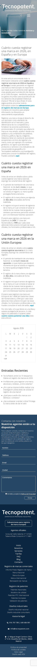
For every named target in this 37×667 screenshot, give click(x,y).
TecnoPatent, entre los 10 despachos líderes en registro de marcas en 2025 (18, 377)
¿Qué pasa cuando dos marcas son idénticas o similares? (17, 396)
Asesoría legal (18, 616)
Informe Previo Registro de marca (18, 570)
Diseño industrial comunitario (18, 612)
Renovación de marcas (18, 581)
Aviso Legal (18, 652)
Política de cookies (18, 649)
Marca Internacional (18, 578)
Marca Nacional (18, 572)
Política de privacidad (18, 647)
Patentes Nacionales (18, 589)
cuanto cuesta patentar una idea (15, 316)
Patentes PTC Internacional (18, 595)
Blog (18, 559)
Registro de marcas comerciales (18, 566)
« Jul (5, 359)
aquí (17, 156)
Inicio (18, 545)
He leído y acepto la (21, 494)
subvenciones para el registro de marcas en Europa (17, 106)
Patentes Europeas (18, 598)
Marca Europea (18, 575)
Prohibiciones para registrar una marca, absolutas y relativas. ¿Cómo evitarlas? (18, 382)
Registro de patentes (18, 586)
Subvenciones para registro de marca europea (18, 523)
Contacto (19, 562)
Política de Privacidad (28, 494)
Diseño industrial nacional (18, 609)
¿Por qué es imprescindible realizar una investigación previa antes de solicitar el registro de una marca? (18, 389)
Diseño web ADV (18, 654)
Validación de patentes (18, 601)
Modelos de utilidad (18, 592)
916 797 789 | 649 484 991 (19, 622)
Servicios (18, 551)
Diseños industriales (18, 606)
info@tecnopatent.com (19, 629)
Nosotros (18, 548)
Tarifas (18, 553)
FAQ (18, 556)
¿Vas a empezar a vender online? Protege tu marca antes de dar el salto (19, 402)
